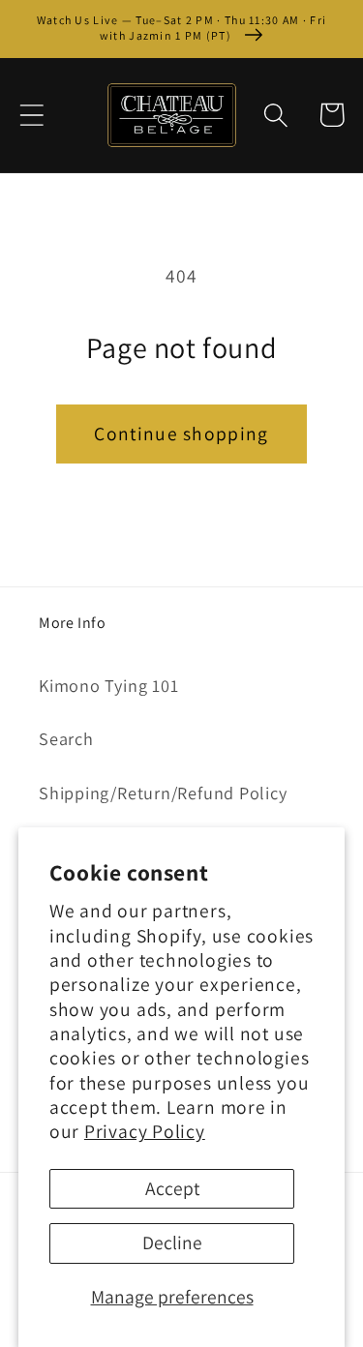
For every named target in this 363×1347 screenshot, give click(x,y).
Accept (172, 1188)
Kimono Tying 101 (108, 685)
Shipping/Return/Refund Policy (163, 792)
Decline (172, 1242)
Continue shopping (181, 433)
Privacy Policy (144, 1131)
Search (66, 738)
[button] (31, 114)
